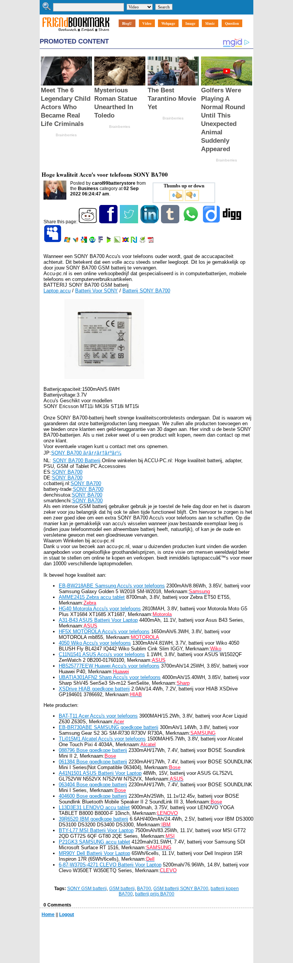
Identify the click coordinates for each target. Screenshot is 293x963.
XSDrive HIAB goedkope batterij (94, 689)
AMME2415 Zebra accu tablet (92, 597)
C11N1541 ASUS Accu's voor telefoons (102, 654)
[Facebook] (109, 221)
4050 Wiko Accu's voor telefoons (95, 643)
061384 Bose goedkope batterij (93, 762)
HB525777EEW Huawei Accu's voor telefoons (109, 666)
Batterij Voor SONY (96, 291)
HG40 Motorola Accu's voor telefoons (100, 608)
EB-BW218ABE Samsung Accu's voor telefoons (112, 586)
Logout (66, 914)
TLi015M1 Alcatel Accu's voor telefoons (102, 739)
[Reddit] (88, 221)
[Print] (142, 241)
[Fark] (101, 241)
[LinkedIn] (150, 221)
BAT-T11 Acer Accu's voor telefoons (98, 716)
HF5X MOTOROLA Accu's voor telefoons (104, 631)
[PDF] (151, 241)
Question (232, 23)
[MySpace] (53, 241)
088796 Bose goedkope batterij (93, 750)
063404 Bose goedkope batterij (93, 784)
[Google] (84, 241)
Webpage (168, 23)
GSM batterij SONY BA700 (180, 888)
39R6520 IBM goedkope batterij (93, 819)
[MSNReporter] (76, 241)
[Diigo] (212, 221)
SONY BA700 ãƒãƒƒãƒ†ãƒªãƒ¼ (86, 453)
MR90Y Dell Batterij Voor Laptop (94, 853)
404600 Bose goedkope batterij (93, 796)
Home (48, 914)
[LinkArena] (117, 241)
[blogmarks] (109, 241)
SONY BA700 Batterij (76, 460)
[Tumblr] (170, 221)
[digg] (232, 221)
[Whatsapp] (191, 221)
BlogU (127, 23)
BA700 (144, 888)
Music (210, 23)
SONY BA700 (67, 472)
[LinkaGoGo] (126, 241)
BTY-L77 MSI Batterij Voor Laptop (96, 830)
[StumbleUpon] (93, 241)
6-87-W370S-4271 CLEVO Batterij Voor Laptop (110, 865)
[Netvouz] (134, 241)
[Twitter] (129, 221)
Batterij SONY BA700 (146, 291)
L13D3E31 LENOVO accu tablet (94, 807)
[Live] (67, 241)
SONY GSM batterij (87, 888)
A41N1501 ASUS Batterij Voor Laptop (100, 773)
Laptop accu (57, 291)
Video (146, 23)
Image (190, 23)
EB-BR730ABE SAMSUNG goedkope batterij (108, 727)
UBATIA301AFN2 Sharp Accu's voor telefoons (110, 677)
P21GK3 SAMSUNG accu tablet (94, 842)
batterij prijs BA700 (154, 894)
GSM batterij (122, 888)
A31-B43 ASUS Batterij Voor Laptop (98, 620)
